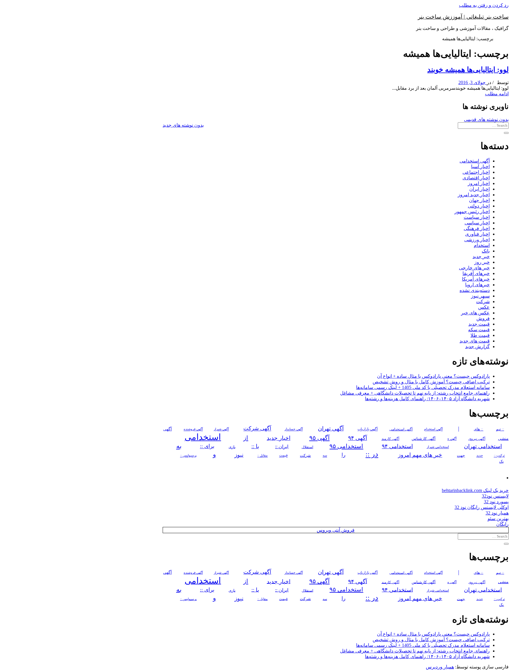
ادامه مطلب (497, 93)
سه (325, 455)
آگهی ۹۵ (319, 438)
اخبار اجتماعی (476, 172)
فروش (483, 318)
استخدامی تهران (483, 446)
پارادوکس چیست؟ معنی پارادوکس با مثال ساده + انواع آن (433, 376)
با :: (255, 446)
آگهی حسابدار (293, 429)
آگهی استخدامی (475, 160)
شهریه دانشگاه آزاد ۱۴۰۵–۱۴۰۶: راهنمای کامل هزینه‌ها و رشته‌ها (427, 398)
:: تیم (500, 429)
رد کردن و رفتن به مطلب (484, 5)
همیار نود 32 (497, 512)
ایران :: (281, 446)
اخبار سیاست (477, 217)
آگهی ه (452, 439)
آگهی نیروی (476, 439)
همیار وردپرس (440, 666)
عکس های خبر (475, 312)
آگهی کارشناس (424, 439)
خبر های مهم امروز (420, 455)
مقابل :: (262, 455)
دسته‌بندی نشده (475, 290)
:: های (478, 429)
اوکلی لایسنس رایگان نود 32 (482, 507)
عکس (484, 307)
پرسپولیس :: (188, 455)
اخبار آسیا (480, 166)
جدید (479, 455)
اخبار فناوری (477, 234)
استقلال (307, 447)
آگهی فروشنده (193, 429)
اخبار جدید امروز (474, 194)
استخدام (482, 245)
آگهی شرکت (257, 429)
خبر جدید (481, 256)
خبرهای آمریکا (476, 279)
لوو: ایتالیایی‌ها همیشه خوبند (468, 69)
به (179, 446)
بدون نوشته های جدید (183, 125)
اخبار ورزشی (477, 239)
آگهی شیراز (221, 429)
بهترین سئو (498, 518)
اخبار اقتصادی (476, 177)
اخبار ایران (479, 189)
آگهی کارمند (390, 439)
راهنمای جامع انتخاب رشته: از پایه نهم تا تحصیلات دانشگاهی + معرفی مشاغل (415, 393)
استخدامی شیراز (438, 447)
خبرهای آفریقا (476, 273)
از (245, 438)
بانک (486, 250)
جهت (461, 456)
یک (501, 461)
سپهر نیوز (480, 295)
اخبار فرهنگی (477, 228)
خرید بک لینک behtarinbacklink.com (475, 490)
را (343, 455)
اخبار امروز (479, 183)
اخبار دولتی (479, 205)
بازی (232, 447)
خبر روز (482, 262)
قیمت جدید (479, 324)
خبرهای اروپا (477, 284)
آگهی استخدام (433, 429)
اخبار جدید (278, 438)
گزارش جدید (477, 346)
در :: (372, 454)
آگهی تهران (331, 428)
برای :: (207, 446)
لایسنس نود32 (495, 496)
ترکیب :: (499, 455)
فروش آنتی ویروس (336, 530)
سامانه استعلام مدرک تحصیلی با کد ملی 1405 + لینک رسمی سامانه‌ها (423, 387)
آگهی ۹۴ (357, 438)
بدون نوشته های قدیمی (486, 119)
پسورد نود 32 (496, 501)
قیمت (283, 456)
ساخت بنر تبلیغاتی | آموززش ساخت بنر (463, 17)
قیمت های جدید (475, 340)
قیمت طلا (480, 335)
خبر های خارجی (474, 267)
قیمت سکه (479, 329)
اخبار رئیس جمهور (472, 211)
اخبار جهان (479, 200)
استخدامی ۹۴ (397, 446)
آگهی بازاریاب (368, 429)
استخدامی (203, 437)
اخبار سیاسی (477, 222)
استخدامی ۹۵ (346, 446)
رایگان (502, 524)
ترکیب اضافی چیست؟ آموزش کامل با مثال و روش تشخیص (431, 381)
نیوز (239, 455)
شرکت (483, 301)
